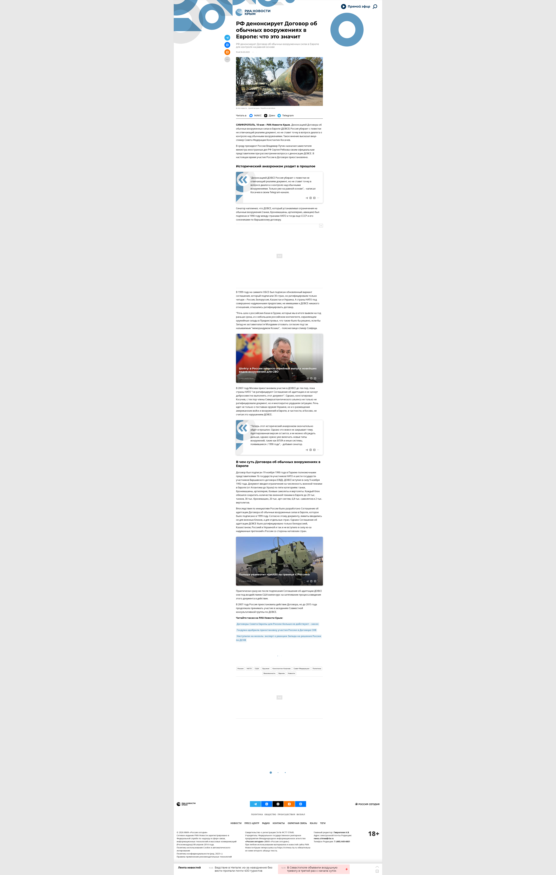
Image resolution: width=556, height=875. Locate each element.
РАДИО (266, 823)
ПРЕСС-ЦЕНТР (251, 823)
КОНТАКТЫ (279, 823)
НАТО (249, 669)
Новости (291, 673)
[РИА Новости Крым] (253, 12)
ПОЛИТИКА (257, 814)
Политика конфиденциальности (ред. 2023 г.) (199, 854)
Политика (317, 669)
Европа (281, 673)
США (257, 669)
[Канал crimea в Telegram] (255, 804)
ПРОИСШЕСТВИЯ (286, 814)
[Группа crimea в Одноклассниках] (289, 804)
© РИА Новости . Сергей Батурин (247, 108)
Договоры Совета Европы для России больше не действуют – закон (278, 624)
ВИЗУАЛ (301, 814)
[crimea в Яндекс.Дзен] (278, 804)
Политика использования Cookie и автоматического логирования (203, 849)
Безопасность (269, 673)
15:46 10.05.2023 (243, 52)
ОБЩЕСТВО (270, 814)
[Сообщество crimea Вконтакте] (266, 804)
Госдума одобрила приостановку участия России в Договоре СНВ (276, 630)
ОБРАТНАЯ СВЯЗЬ (297, 823)
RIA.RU (313, 823)
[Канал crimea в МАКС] (300, 804)
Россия (240, 669)
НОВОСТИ (236, 823)
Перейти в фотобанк (268, 108)
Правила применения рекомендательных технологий (204, 857)
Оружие (265, 669)
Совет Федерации (301, 669)
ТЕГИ (322, 823)
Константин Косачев (281, 669)
